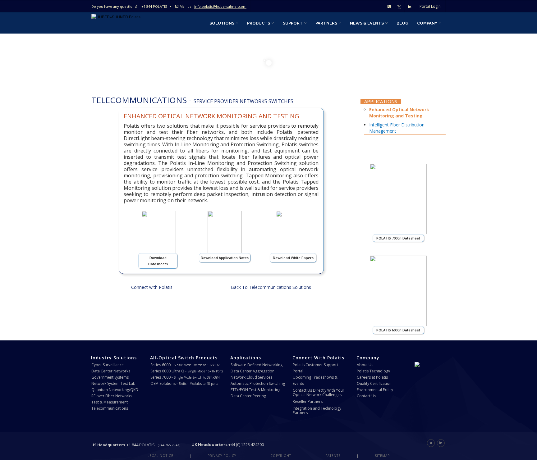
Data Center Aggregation (252, 371)
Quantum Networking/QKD (114, 389)
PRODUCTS (259, 23)
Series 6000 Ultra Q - (186, 371)
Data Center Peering (248, 396)
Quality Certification (374, 383)
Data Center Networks (110, 371)
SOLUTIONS (222, 23)
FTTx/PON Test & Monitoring (255, 389)
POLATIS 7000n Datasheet (398, 238)
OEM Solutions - (184, 383)
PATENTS (333, 455)
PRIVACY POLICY (222, 455)
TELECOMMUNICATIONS (139, 100)
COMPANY (427, 23)
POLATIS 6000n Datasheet (398, 330)
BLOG (402, 23)
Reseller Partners (308, 401)
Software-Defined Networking (256, 364)
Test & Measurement (109, 402)
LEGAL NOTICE (160, 455)
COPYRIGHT (280, 455)
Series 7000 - (185, 377)
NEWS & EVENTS (367, 23)
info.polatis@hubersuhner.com (220, 6)
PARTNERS (326, 23)
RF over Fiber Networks (111, 396)
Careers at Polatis (372, 377)
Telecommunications (109, 408)
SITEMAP (382, 455)
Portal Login (430, 6)
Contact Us (366, 396)
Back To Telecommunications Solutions (271, 287)
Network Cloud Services (251, 377)
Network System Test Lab (113, 383)
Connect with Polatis (151, 287)
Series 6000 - (185, 364)
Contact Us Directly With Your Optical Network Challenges (318, 392)
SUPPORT (293, 23)
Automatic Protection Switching (258, 383)
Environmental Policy (375, 389)
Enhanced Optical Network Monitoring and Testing (399, 113)
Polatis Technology (373, 371)
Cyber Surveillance (107, 364)
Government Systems (110, 377)
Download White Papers (293, 257)
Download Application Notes (225, 257)
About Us (365, 364)
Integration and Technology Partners (317, 410)
